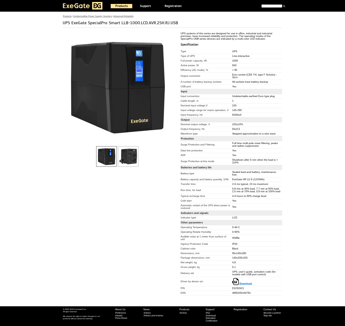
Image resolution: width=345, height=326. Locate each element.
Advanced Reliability (123, 16)
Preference (120, 313)
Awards (119, 315)
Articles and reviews (153, 315)
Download (245, 283)
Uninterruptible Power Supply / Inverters (92, 16)
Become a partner (272, 313)
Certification (211, 321)
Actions (147, 313)
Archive (183, 313)
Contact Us (269, 309)
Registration (173, 6)
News (146, 309)
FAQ (208, 313)
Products (121, 6)
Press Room (121, 318)
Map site (268, 315)
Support (145, 6)
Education (211, 318)
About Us (120, 309)
